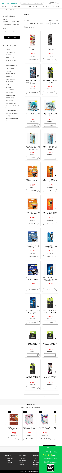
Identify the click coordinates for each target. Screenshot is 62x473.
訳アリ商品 (16, 24)
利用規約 (22, 464)
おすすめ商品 (8, 24)
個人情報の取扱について (11, 458)
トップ (5, 9)
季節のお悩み (37, 458)
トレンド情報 (27, 6)
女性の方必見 (37, 462)
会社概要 (8, 460)
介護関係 (36, 464)
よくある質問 (56, 6)
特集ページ (37, 6)
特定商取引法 (9, 462)
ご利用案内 (22, 458)
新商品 (6, 21)
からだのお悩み (37, 460)
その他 (35, 466)
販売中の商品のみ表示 (31, 27)
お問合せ (47, 6)
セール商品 (16, 21)
